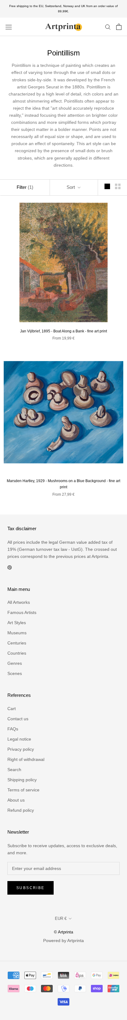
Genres (14, 663)
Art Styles (16, 622)
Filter (25, 187)
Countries (16, 653)
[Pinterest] (9, 567)
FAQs (12, 728)
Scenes (14, 673)
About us (16, 800)
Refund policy (20, 810)
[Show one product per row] (107, 186)
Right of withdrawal (25, 759)
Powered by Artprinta (63, 940)
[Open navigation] (9, 26)
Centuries (16, 642)
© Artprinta (63, 932)
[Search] (108, 26)
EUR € (61, 918)
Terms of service (23, 789)
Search (14, 769)
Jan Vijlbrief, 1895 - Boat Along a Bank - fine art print (63, 331)
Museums (17, 632)
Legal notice (19, 739)
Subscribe (30, 888)
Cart (11, 708)
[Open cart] (118, 27)
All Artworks (18, 602)
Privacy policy (20, 749)
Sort (71, 187)
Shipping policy (22, 779)
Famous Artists (21, 612)
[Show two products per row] (118, 186)
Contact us (17, 718)
